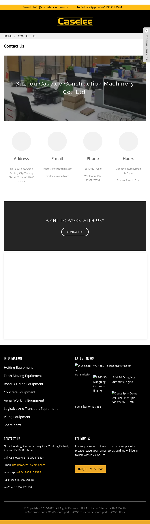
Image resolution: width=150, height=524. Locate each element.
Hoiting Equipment (18, 367)
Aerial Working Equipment (24, 400)
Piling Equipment (17, 417)
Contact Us (26, 36)
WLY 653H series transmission (112, 365)
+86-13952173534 (29, 472)
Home (8, 36)
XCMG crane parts (36, 512)
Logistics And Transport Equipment (31, 408)
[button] (75, 232)
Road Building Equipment (23, 384)
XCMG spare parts (59, 512)
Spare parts (12, 425)
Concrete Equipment (19, 392)
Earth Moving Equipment (23, 375)
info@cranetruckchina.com (51, 7)
